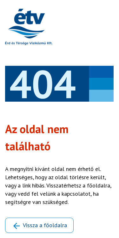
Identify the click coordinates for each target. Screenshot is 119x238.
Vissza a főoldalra (45, 225)
